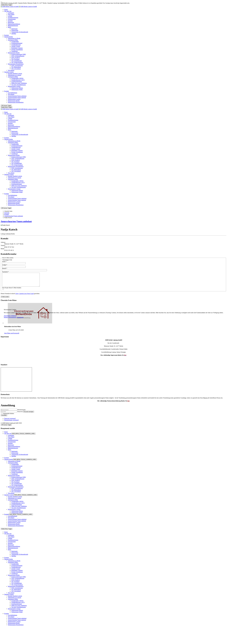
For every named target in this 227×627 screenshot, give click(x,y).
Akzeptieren (7, 315)
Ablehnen (13, 315)
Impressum (20, 317)
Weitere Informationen (10, 317)
